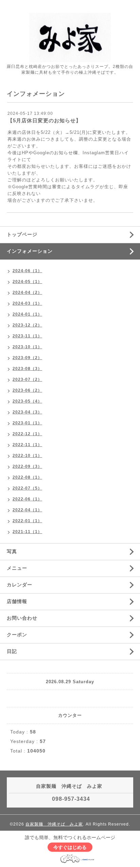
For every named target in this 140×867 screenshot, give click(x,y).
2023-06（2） (27, 390)
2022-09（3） (27, 466)
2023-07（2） (27, 379)
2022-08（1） (27, 477)
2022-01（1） (27, 520)
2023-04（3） (27, 412)
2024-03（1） (27, 303)
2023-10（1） (27, 346)
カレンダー (19, 584)
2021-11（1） (27, 531)
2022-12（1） (27, 433)
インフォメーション (30, 251)
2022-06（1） (27, 499)
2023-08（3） (27, 368)
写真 (12, 551)
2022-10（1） (27, 455)
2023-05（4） (27, 401)
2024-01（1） (27, 314)
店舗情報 (17, 601)
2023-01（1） (27, 423)
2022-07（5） (27, 488)
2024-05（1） (27, 281)
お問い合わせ (22, 618)
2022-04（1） (27, 510)
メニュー (17, 568)
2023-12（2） (27, 325)
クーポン (17, 634)
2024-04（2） (27, 292)
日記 (12, 651)
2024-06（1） (27, 270)
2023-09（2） (27, 357)
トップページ (22, 234)
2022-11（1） (27, 444)
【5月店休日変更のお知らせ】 (44, 120)
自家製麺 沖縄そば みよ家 (54, 824)
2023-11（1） (27, 336)
